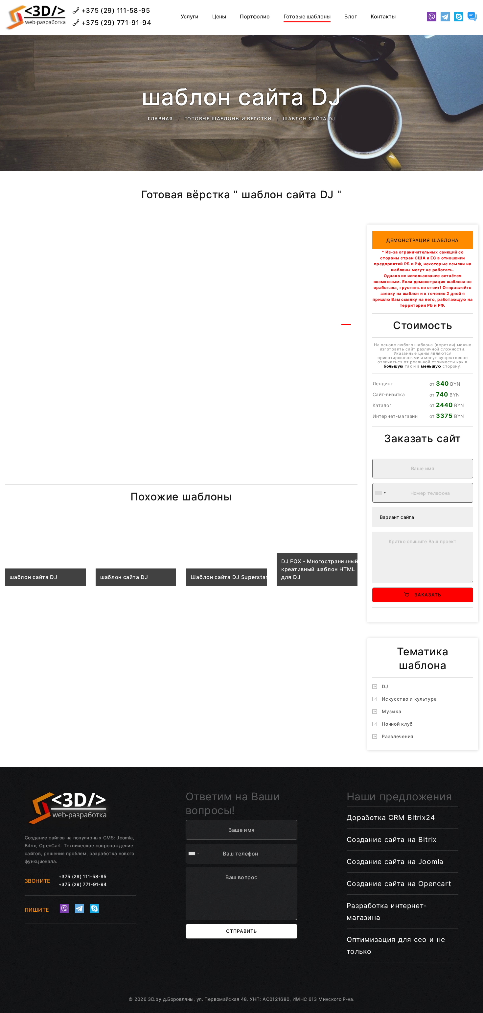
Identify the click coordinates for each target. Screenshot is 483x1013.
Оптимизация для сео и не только (396, 945)
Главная (160, 118)
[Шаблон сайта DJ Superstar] (226, 554)
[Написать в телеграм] (445, 17)
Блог (350, 16)
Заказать (425, 594)
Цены (219, 16)
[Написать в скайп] (459, 17)
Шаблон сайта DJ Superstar (229, 577)
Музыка (391, 711)
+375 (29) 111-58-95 (115, 10)
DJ (385, 686)
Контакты (383, 16)
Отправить (241, 931)
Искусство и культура (409, 699)
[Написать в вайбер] (432, 17)
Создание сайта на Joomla (395, 861)
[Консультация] (472, 17)
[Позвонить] (418, 17)
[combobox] (380, 492)
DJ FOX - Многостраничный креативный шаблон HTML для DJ (319, 569)
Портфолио (255, 16)
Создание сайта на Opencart (399, 884)
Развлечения (397, 736)
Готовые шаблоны (307, 16)
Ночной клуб (397, 724)
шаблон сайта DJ (34, 577)
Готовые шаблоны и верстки (227, 118)
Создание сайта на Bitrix (392, 839)
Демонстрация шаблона (422, 240)
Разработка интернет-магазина (387, 912)
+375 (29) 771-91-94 (115, 23)
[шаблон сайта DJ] (45, 554)
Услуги (189, 16)
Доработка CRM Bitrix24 (391, 817)
